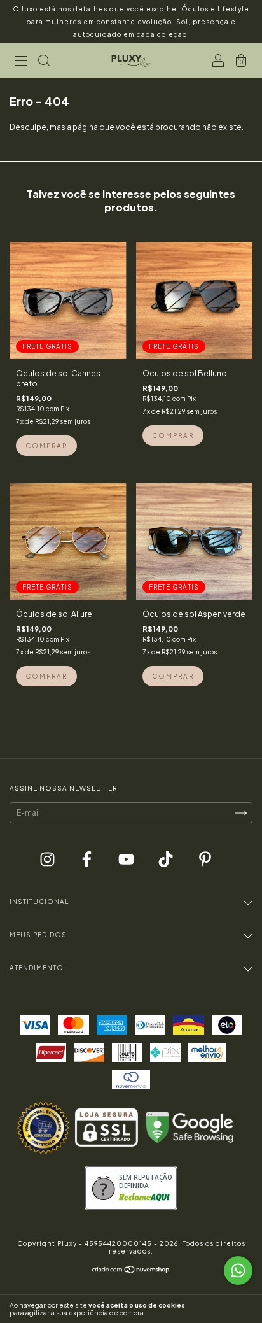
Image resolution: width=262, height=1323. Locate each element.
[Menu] (21, 62)
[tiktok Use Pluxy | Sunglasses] (166, 860)
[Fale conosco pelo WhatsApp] (238, 1270)
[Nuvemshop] (131, 1271)
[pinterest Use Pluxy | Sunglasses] (205, 860)
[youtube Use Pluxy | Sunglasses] (127, 860)
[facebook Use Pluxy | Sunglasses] (87, 860)
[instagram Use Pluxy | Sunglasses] (48, 860)
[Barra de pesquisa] (44, 62)
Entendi (231, 1309)
